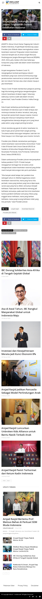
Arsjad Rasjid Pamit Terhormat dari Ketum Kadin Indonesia (18, 471)
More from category (8, 233)
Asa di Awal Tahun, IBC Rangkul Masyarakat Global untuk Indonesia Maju (19, 312)
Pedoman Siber (9, 585)
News (5, 493)
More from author (21, 230)
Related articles (7, 230)
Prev (4, 480)
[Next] (7, 573)
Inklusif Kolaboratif (8, 528)
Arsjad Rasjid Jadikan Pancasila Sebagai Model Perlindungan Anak (21, 391)
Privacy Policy (23, 585)
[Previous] (4, 573)
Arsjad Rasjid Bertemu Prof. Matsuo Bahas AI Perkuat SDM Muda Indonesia (20, 522)
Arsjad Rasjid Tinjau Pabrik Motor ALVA (23, 539)
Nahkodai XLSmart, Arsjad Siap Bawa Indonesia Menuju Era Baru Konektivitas (25, 566)
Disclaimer (35, 585)
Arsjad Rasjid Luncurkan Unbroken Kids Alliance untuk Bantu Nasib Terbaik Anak (18, 431)
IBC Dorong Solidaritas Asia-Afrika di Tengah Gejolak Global (20, 272)
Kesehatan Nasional (28, 209)
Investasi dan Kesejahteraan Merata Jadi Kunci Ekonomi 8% (18, 352)
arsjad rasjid (15, 209)
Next (8, 480)
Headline (5, 17)
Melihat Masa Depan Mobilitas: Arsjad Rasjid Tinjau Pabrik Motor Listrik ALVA (25, 549)
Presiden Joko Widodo (9, 212)
